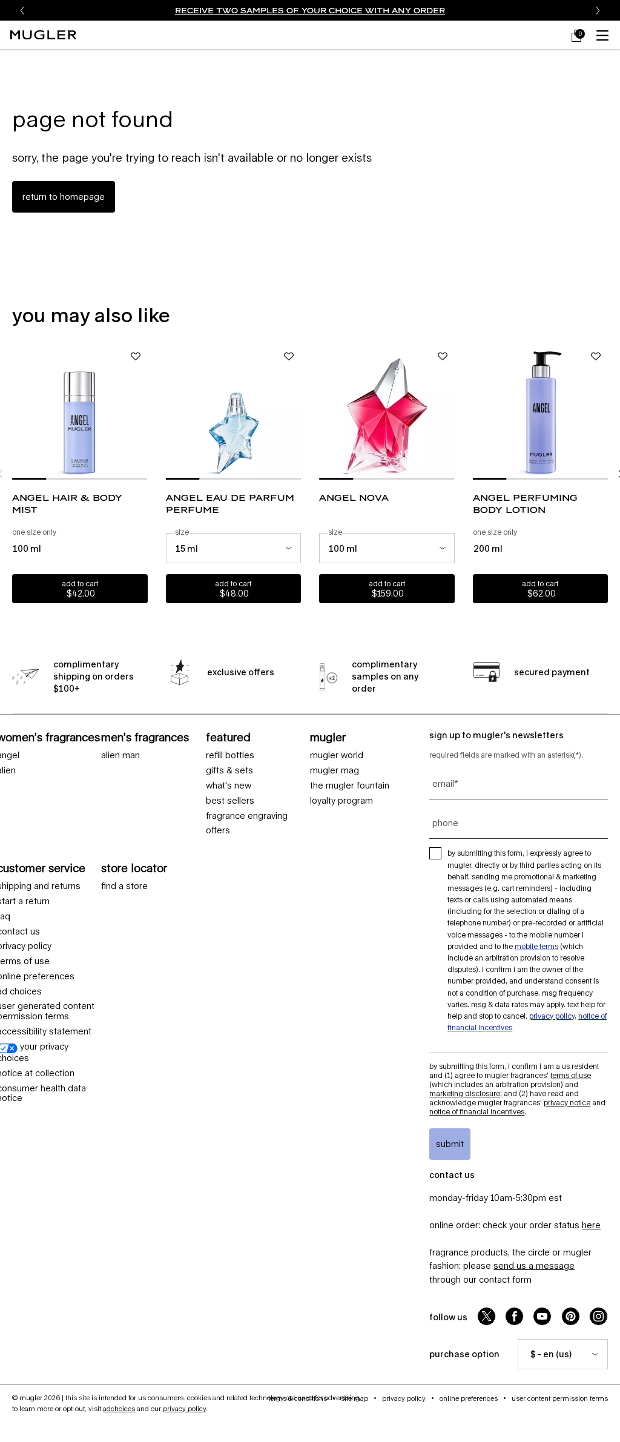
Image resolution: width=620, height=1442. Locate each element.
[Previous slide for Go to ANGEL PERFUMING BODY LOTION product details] (479, 412)
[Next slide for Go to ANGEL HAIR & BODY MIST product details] (142, 412)
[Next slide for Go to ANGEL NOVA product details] (449, 412)
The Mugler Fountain (349, 785)
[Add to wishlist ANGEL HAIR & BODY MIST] (135, 356)
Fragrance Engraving (247, 816)
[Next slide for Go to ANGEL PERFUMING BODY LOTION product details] (602, 412)
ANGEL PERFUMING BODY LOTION (525, 503)
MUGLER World (336, 755)
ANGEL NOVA (354, 497)
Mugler (328, 737)
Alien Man (120, 755)
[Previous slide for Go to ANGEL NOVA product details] (325, 412)
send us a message (534, 1265)
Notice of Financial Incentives (476, 1111)
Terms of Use (570, 1075)
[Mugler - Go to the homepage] (43, 34)
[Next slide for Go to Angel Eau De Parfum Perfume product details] (295, 412)
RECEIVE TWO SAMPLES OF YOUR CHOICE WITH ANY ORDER (310, 10)
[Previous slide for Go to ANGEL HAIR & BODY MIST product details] (18, 412)
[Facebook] (514, 1316)
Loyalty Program (341, 800)
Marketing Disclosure (464, 1093)
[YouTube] (542, 1316)
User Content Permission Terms (560, 1398)
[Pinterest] (570, 1316)
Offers (218, 830)
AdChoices (119, 1408)
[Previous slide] (22, 10)
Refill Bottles (230, 755)
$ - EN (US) (551, 1354)
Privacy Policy (552, 1015)
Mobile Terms (536, 946)
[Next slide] (597, 10)
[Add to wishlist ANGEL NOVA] (442, 356)
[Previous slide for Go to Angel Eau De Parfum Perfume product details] (172, 412)
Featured (228, 737)
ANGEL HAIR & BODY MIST (67, 503)
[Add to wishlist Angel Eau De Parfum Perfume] (289, 356)
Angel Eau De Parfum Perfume (230, 503)
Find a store (124, 886)
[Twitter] (486, 1316)
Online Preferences (469, 1398)
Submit (450, 1144)
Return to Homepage (63, 196)
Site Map (354, 1398)
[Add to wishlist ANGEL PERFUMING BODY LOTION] (596, 356)
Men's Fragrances (145, 737)
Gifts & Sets (229, 770)
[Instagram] (598, 1316)
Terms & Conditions (297, 1398)
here (591, 1225)
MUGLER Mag (334, 770)
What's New (228, 785)
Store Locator (134, 868)
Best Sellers (230, 800)
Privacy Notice (567, 1102)
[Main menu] (605, 35)
